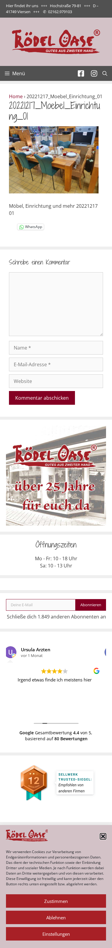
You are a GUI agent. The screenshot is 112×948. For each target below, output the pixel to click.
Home (16, 96)
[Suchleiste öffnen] (105, 73)
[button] (103, 836)
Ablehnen (56, 918)
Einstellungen (56, 934)
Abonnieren (90, 604)
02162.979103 (60, 11)
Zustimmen (56, 901)
